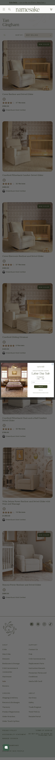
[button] (3, 9)
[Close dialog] (53, 364)
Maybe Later (41, 390)
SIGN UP (41, 386)
